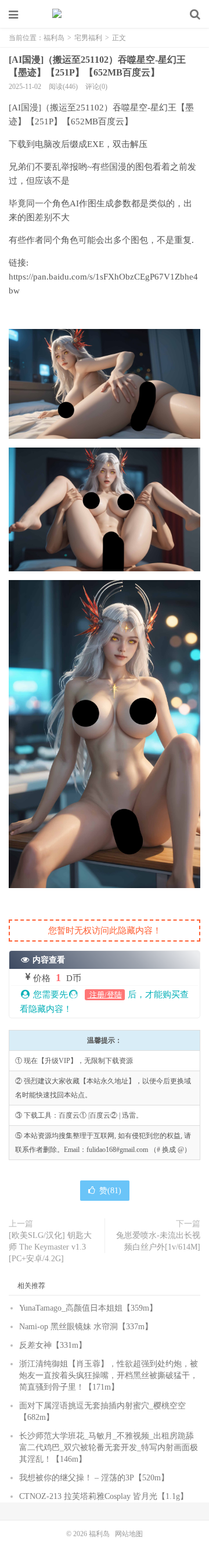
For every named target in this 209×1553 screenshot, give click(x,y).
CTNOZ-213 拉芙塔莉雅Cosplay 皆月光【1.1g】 (103, 1496)
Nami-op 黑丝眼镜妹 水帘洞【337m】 (86, 1326)
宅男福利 (88, 38)
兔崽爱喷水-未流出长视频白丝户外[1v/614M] (158, 1241)
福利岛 (104, 14)
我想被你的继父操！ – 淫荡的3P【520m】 (94, 1477)
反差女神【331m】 (53, 1345)
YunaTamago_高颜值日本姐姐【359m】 (88, 1308)
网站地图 (129, 1534)
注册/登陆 (105, 994)
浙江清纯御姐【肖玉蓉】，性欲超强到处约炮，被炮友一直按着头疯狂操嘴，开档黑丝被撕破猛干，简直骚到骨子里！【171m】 (108, 1375)
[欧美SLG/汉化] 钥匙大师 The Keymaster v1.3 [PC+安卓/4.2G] (50, 1247)
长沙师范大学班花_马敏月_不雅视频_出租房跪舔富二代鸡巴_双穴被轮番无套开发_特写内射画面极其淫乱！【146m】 (108, 1447)
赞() (110, 1190)
